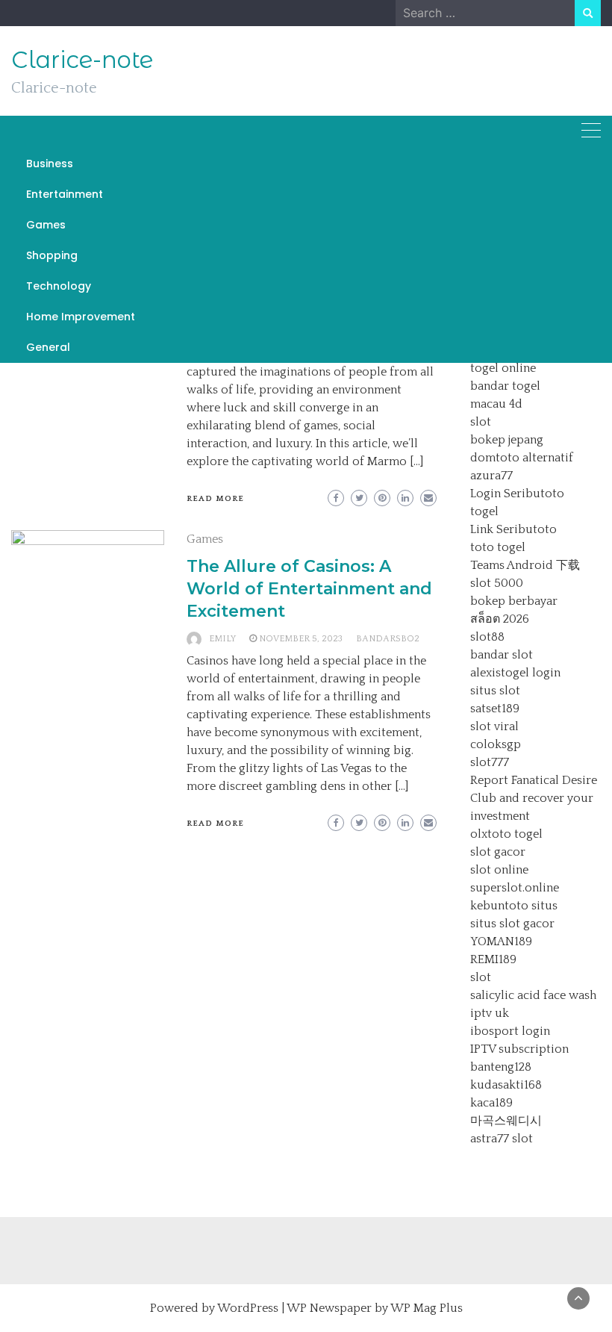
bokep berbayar (514, 601)
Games (46, 224)
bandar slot (501, 655)
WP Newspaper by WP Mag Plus (375, 1308)
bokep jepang (506, 439)
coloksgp (495, 744)
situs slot (495, 690)
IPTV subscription (519, 1049)
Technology (58, 285)
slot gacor (497, 852)
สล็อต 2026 (499, 619)
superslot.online (514, 887)
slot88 (487, 637)
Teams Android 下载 (525, 565)
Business (49, 163)
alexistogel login (515, 672)
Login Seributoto (517, 493)
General (48, 347)
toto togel (497, 547)
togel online (503, 368)
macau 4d (496, 404)
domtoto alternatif (521, 457)
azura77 (491, 475)
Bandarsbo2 (387, 639)
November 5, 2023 (301, 639)
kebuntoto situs (514, 905)
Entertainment (64, 194)
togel (484, 511)
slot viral (494, 726)
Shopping (52, 255)
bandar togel (505, 386)
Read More (215, 498)
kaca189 (491, 1103)
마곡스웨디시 (506, 1120)
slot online (499, 870)
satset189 (494, 708)
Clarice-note (82, 60)
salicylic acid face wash (533, 995)
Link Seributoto (513, 529)
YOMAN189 (501, 941)
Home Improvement (80, 316)
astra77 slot (501, 1138)
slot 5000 (496, 583)
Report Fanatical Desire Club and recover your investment (533, 798)
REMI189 (493, 959)
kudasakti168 (506, 1085)
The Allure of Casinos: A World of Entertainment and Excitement (309, 588)
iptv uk (489, 1013)
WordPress (247, 1308)
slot (480, 422)
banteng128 (500, 1067)
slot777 (489, 762)
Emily (222, 639)
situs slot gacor (512, 923)
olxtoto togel (506, 834)
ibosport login (510, 1031)
